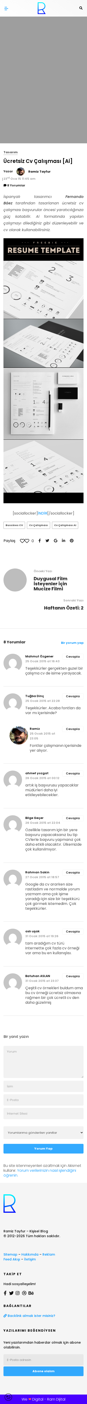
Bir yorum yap (72, 643)
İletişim (30, 1259)
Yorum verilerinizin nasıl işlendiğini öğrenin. (39, 1173)
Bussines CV (14, 525)
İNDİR (42, 513)
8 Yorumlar (15, 185)
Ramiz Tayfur (39, 171)
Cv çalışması (38, 525)
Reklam (48, 1254)
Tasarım (10, 152)
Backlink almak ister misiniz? (31, 1315)
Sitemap (10, 1254)
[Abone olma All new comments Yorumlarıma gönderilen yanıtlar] (43, 1132)
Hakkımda (30, 1254)
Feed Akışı (11, 1259)
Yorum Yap (43, 1148)
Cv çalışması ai (65, 525)
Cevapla (73, 656)
